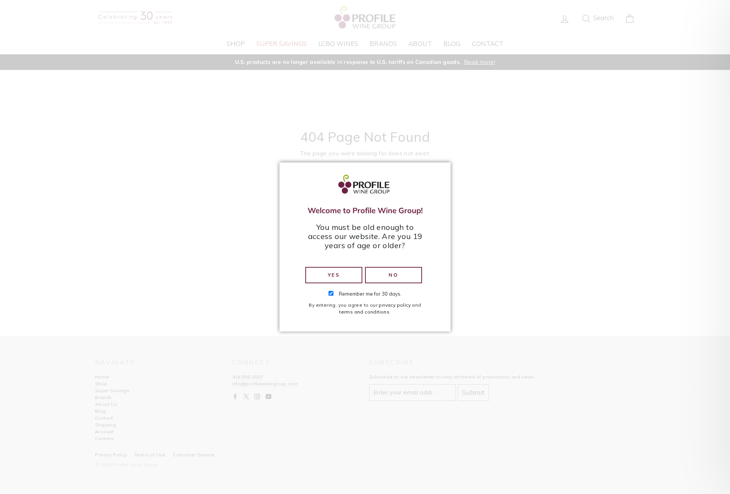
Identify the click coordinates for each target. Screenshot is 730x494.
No (393, 275)
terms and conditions (364, 312)
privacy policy (395, 305)
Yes (334, 275)
